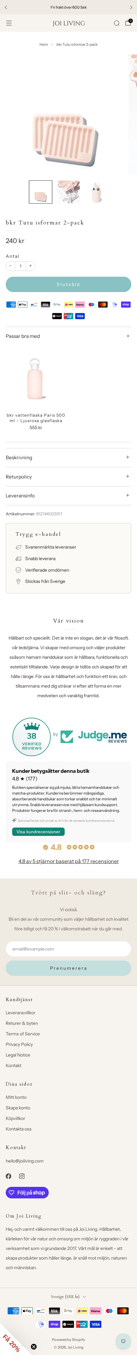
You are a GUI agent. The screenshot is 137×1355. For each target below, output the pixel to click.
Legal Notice (18, 1055)
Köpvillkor (15, 1118)
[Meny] (9, 23)
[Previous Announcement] (6, 7)
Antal (12, 256)
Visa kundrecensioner (38, 831)
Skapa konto (18, 1108)
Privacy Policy (19, 1044)
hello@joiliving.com (25, 1161)
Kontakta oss (19, 1129)
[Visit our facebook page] (8, 1176)
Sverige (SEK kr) (65, 1297)
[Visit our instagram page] (21, 1176)
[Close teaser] (34, 1346)
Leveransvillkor (20, 1013)
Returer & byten (22, 1023)
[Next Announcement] (131, 7)
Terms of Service (23, 1034)
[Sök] (116, 23)
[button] (16, 1339)
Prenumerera (68, 968)
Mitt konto (16, 1097)
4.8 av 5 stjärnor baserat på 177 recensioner (68, 861)
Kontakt (13, 1065)
